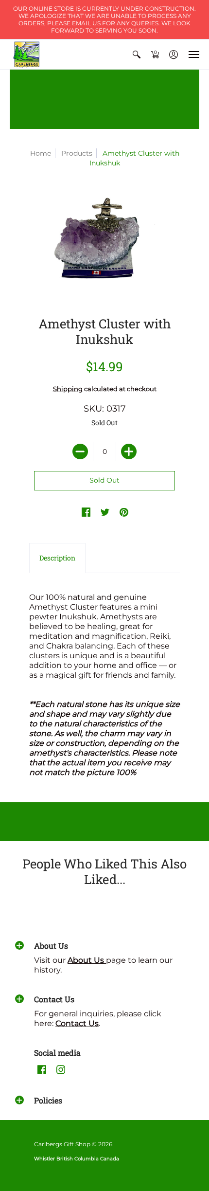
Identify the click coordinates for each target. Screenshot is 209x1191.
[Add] (129, 451)
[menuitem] (136, 54)
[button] (136, 54)
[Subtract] (80, 451)
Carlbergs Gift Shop (62, 1144)
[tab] (57, 558)
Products (76, 153)
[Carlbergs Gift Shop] (27, 54)
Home (40, 153)
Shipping (68, 389)
